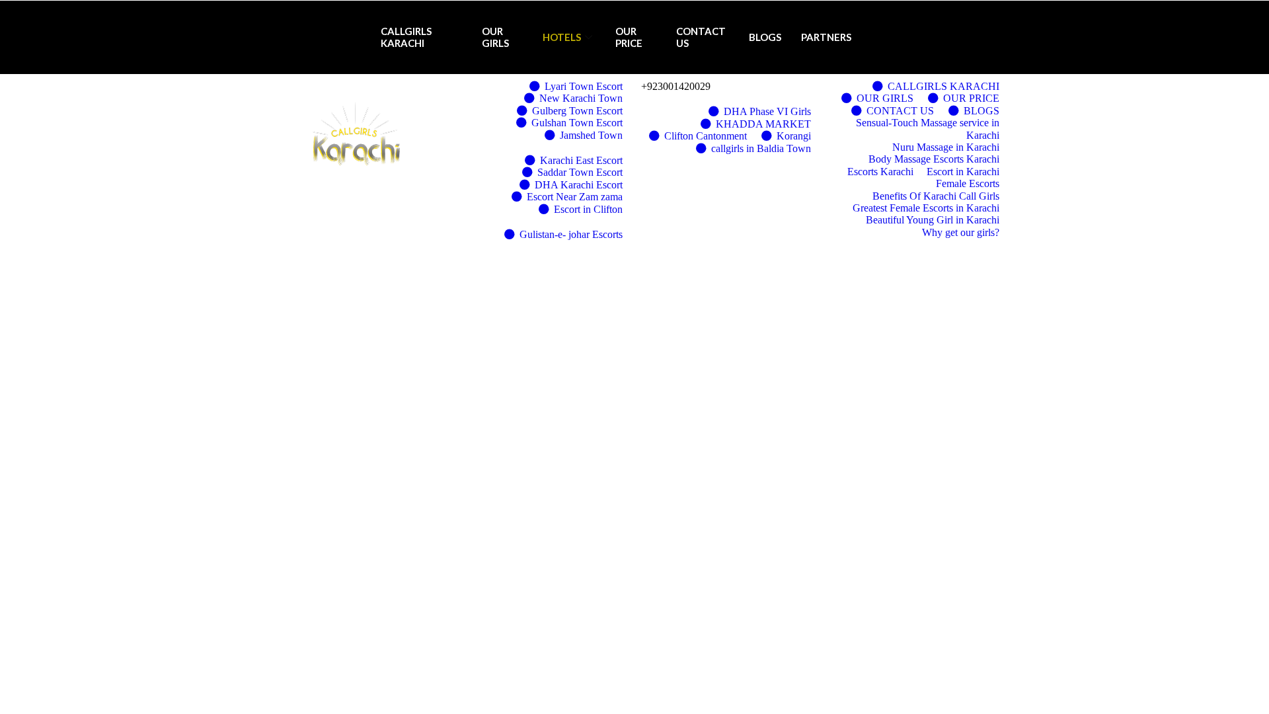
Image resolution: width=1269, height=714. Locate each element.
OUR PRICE (628, 36)
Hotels (562, 37)
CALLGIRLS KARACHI (406, 36)
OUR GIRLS (495, 36)
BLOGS (765, 37)
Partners (826, 37)
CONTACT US (701, 36)
